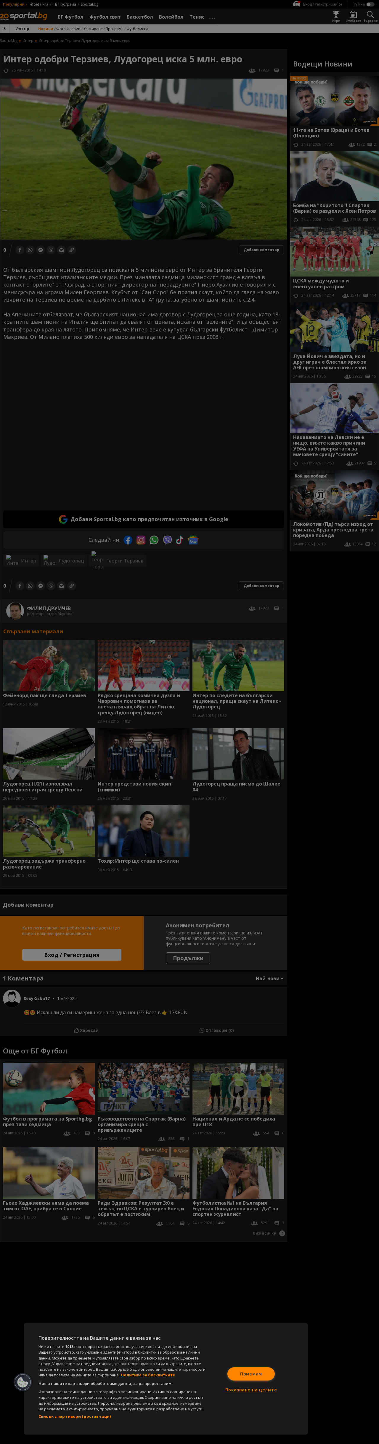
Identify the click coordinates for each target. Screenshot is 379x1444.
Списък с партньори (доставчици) (74, 1416)
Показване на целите (251, 1390)
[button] (22, 1382)
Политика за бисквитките (148, 1375)
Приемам (251, 1374)
